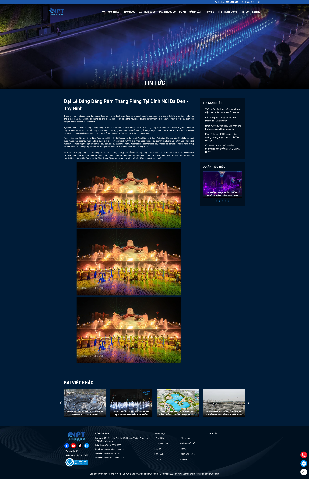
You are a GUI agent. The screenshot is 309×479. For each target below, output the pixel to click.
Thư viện (209, 12)
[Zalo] (86, 445)
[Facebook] (66, 445)
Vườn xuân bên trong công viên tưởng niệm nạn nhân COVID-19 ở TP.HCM (223, 111)
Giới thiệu (113, 12)
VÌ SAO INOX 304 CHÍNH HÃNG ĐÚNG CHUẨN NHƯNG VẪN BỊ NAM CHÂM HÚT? (223, 148)
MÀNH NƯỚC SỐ (167, 12)
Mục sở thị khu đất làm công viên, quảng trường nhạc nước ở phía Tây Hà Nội (222, 137)
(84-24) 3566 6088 (113, 445)
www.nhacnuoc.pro (111, 453)
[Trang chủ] (103, 12)
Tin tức (244, 12)
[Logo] (57, 12)
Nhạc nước (129, 12)
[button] (216, 201)
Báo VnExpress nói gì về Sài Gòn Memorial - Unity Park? (220, 119)
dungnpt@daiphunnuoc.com (113, 449)
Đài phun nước (147, 12)
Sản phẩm (195, 12)
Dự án (182, 12)
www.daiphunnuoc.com (113, 457)
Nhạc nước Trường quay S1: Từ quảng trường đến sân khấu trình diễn (223, 127)
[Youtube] (73, 445)
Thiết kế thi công (227, 12)
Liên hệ (256, 12)
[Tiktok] (80, 445)
